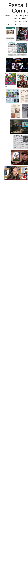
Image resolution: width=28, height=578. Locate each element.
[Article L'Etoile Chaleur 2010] (16, 111)
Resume (17, 18)
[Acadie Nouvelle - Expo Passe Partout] (17, 49)
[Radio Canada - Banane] (10, 34)
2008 (16, 21)
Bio (13, 16)
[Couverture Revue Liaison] (10, 80)
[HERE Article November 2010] (12, 96)
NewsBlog (20, 16)
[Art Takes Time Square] (17, 65)
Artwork (7, 16)
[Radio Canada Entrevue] (15, 173)
